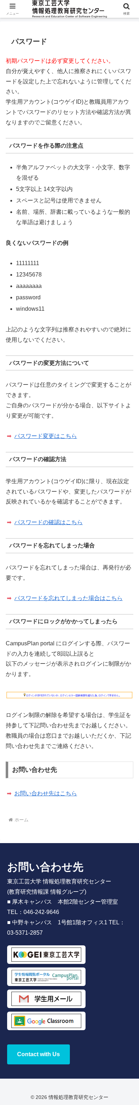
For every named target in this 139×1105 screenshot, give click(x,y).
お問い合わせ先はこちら (45, 793)
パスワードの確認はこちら (48, 522)
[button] (125, 936)
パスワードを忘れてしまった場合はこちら (68, 598)
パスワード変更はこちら (45, 436)
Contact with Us (38, 1054)
